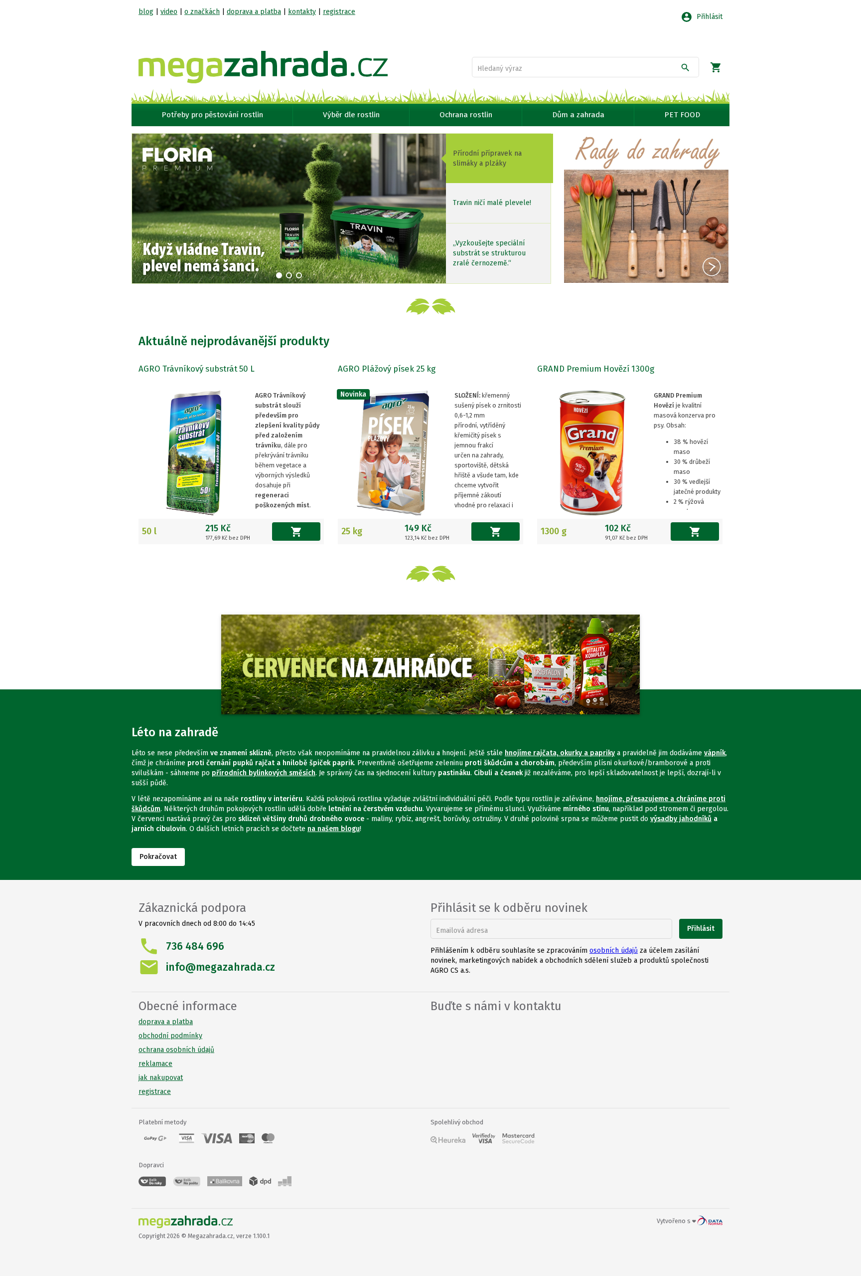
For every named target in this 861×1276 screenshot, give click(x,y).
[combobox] (577, 69)
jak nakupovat (161, 1077)
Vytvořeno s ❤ (677, 1221)
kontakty (302, 11)
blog (146, 11)
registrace (339, 11)
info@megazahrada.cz (220, 967)
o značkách (202, 11)
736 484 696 (195, 946)
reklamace (155, 1064)
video (168, 11)
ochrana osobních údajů (176, 1050)
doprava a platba (254, 11)
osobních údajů (613, 950)
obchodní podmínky (170, 1036)
